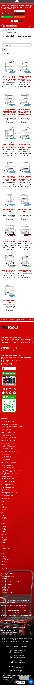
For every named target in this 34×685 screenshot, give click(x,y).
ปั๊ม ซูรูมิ (9, 620)
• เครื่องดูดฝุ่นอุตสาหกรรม (7, 465)
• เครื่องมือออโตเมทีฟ (6, 458)
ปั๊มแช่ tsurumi (17, 625)
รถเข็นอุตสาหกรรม (13, 627)
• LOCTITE (3, 530)
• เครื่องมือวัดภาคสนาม (6, 483)
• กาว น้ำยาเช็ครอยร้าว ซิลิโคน (8, 475)
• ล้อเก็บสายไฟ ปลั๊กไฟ (6, 489)
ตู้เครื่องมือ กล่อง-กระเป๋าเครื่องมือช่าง (8, 615)
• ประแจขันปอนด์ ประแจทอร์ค (7, 439)
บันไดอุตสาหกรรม (9, 617)
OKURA (3, 605)
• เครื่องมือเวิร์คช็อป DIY (6, 469)
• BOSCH (3, 503)
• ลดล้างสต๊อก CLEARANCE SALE (9, 575)
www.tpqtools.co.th (7, 365)
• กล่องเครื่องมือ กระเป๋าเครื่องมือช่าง (9, 434)
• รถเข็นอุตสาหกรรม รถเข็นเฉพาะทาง (9, 473)
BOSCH (2, 600)
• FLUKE (3, 509)
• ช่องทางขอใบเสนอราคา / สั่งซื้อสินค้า (10, 581)
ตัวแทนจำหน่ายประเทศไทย (6, 612)
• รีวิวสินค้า (3, 578)
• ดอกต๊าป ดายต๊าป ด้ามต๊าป (7, 480)
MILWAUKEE (12, 603)
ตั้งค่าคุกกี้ (12, 682)
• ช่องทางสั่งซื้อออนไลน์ (6, 580)
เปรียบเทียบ (10, 89)
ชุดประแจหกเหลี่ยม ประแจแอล (13, 610)
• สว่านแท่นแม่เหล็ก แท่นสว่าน (7, 453)
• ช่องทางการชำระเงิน (6, 583)
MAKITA (7, 603)
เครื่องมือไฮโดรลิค (13, 632)
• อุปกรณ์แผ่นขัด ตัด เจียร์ (7, 495)
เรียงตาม (5, 42)
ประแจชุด (15, 617)
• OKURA (3, 545)
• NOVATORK (4, 544)
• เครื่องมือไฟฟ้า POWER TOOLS (8, 440)
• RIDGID (3, 550)
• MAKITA (3, 534)
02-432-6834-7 (7, 360)
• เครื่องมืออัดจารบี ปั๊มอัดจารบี (8, 443)
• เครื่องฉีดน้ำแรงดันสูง (6, 464)
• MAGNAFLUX (4, 533)
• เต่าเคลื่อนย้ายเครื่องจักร (7, 448)
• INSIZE (3, 511)
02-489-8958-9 (16, 360)
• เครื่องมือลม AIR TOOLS (7, 442)
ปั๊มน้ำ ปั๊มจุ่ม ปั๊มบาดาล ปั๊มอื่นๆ (7, 625)
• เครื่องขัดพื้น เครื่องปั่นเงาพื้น (8, 486)
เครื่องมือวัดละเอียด (25, 630)
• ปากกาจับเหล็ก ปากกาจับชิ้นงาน (8, 437)
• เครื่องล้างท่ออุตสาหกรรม (7, 467)
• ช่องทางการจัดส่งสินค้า (6, 584)
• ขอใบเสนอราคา (5, 572)
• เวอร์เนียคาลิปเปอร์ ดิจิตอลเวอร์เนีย (9, 461)
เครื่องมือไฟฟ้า (5, 633)
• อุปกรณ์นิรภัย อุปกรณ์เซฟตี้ (7, 487)
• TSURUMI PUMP (5, 559)
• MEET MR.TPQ (5, 587)
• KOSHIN (3, 526)
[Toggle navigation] (32, 26)
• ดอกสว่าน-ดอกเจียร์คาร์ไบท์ (8, 478)
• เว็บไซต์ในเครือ (4, 591)
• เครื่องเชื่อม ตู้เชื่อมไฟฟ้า (7, 484)
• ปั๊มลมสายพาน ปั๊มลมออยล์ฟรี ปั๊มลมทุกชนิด (11, 470)
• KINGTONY (4, 519)
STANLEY (24, 605)
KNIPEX (3, 603)
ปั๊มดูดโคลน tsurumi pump (15, 622)
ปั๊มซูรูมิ (7, 622)
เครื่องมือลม (17, 630)
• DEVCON (3, 504)
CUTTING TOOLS (9, 600)
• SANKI (3, 552)
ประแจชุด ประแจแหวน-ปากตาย (24, 617)
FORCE (14, 600)
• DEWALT (3, 506)
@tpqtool (5, 362)
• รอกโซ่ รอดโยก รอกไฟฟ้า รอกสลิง (9, 451)
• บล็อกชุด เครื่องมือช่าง (6, 429)
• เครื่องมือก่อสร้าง (5, 454)
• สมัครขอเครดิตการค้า (6, 592)
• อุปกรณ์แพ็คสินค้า (5, 494)
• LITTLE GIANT (5, 528)
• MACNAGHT (4, 531)
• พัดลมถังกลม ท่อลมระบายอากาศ (9, 491)
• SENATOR (4, 553)
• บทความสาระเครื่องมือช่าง (7, 576)
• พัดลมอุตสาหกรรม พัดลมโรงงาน (9, 492)
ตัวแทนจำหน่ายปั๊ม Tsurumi (18, 612)
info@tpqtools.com (7, 363)
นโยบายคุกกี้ (5, 679)
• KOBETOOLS (4, 522)
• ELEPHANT (4, 508)
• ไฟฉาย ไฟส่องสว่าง (6, 435)
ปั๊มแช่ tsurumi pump (25, 625)
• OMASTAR (4, 547)
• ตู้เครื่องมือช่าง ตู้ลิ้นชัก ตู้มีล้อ (8, 432)
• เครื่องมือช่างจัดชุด (5, 431)
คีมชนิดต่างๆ (11, 607)
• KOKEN (3, 523)
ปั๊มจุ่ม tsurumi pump (22, 620)
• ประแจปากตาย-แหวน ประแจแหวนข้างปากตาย (11, 426)
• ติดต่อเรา (3, 594)
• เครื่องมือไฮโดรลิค (5, 445)
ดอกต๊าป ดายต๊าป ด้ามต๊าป (25, 610)
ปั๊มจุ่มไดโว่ (3, 622)
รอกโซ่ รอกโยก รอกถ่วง (22, 627)
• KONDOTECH (4, 525)
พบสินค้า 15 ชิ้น (5, 54)
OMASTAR (7, 605)
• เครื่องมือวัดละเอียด (6, 459)
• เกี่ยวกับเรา (4, 586)
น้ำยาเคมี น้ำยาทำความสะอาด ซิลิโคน (24, 615)
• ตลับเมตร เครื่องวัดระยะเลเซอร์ (8, 462)
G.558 (18, 600)
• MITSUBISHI (4, 539)
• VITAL (3, 563)
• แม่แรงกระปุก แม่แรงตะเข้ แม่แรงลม (9, 450)
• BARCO (3, 501)
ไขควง (19, 632)
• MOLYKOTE (4, 542)
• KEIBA (3, 515)
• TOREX (3, 558)
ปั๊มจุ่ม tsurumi (14, 620)
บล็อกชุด (3, 617)
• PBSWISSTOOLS (5, 548)
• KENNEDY (3, 517)
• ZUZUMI (3, 566)
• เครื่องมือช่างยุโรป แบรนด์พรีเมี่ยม (9, 424)
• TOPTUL (3, 556)
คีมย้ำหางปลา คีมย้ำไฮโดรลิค (20, 607)
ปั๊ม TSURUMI (4, 620)
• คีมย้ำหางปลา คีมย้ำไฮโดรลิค (8, 446)
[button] (28, 26)
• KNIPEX (3, 520)
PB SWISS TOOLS (14, 605)
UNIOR (28, 605)
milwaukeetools (28, 603)
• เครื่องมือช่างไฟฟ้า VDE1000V (8, 423)
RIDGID (20, 605)
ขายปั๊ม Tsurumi (4, 607)
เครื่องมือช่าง (8, 630)
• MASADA (3, 536)
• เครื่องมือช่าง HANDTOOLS (8, 421)
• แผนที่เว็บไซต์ (4, 589)
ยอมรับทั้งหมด (20, 682)
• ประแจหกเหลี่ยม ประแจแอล (7, 428)
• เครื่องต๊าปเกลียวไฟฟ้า (6, 456)
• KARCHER (4, 514)
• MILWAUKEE (4, 537)
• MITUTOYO (4, 541)
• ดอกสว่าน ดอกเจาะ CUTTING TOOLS (10, 476)
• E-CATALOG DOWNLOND (7, 573)
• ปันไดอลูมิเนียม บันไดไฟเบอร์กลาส (9, 472)
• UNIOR (3, 561)
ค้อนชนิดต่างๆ (4, 610)
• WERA (3, 564)
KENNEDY (27, 600)
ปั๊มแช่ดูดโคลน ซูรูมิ (5, 627)
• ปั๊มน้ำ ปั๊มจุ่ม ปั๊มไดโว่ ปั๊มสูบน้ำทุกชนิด (9, 481)
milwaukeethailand (19, 603)
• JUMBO (3, 512)
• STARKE (3, 555)
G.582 (21, 600)
